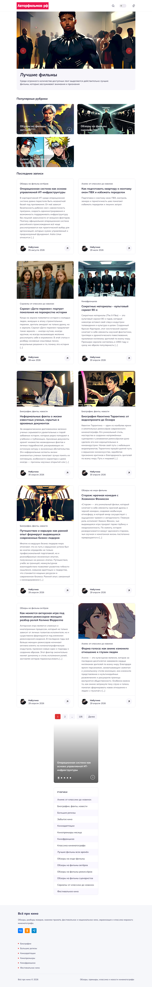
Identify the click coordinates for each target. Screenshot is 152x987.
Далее (91, 716)
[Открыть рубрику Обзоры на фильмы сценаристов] (106, 119)
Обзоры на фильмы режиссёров (74, 871)
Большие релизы (66, 812)
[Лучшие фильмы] (76, 51)
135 (80, 716)
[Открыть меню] (133, 5)
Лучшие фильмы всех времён (73, 852)
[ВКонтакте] (20, 930)
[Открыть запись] (45, 216)
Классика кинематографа (71, 845)
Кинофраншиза (89, 301)
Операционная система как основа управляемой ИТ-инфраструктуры (74, 766)
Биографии (25, 943)
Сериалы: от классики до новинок (37, 303)
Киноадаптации (66, 825)
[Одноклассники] (27, 930)
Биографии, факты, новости (34, 411)
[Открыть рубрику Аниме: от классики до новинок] (46, 152)
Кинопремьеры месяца (69, 832)
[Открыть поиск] (113, 5)
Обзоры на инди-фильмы (94, 490)
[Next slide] (129, 51)
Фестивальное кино (68, 891)
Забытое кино (64, 819)
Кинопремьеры (27, 958)
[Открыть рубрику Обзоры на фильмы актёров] (46, 119)
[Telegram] (34, 930)
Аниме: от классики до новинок (97, 183)
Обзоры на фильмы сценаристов (75, 878)
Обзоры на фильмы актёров (34, 183)
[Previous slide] (23, 51)
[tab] (58, 777)
